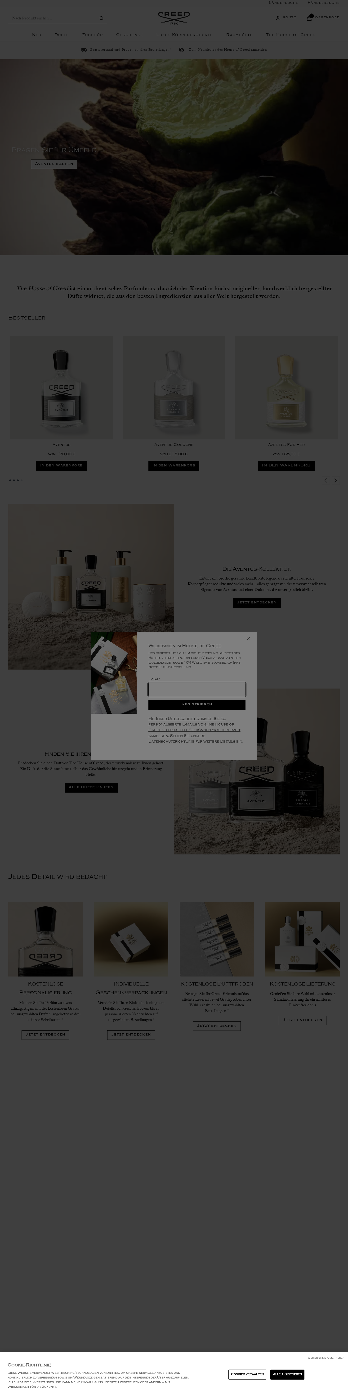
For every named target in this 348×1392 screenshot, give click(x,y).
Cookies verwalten (247, 1374)
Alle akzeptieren (287, 1374)
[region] (174, 1372)
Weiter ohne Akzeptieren (326, 1358)
